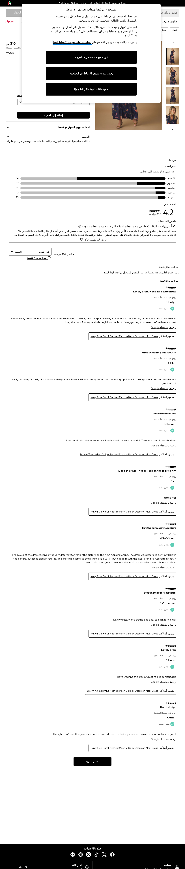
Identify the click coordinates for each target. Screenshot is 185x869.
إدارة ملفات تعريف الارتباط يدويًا (91, 89)
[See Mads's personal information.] (166, 660)
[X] (104, 855)
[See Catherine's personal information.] (160, 603)
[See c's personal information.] (171, 481)
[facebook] (112, 855)
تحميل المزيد (92, 761)
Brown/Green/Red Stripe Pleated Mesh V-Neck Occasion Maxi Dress (119, 454)
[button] (48, 136)
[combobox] (25, 251)
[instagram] (88, 855)
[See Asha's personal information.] (166, 717)
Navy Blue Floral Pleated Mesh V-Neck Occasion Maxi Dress (124, 336)
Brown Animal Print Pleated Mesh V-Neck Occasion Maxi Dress (122, 690)
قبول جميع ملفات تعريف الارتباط (91, 57)
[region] (91, 53)
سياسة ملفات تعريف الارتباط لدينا (72, 42)
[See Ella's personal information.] (168, 363)
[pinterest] (81, 855)
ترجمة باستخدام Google (163, 327)
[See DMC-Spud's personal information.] (159, 538)
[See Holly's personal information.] (166, 302)
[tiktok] (96, 855)
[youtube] (73, 855)
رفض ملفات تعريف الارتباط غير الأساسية (91, 73)
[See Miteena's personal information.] (163, 424)
